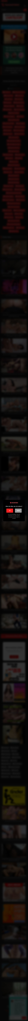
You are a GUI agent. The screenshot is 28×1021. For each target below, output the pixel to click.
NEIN (18, 510)
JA (10, 510)
